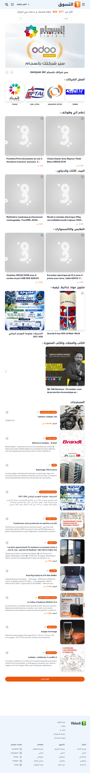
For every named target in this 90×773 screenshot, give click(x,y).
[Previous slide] (7, 72)
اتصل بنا (62, 730)
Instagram (15, 753)
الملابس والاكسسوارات (70, 229)
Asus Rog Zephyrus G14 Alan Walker (41, 575)
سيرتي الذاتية (38, 760)
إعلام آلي (53, 571)
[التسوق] (77, 4)
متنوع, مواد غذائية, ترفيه (68, 287)
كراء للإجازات (52, 542)
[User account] (6, 4)
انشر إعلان (61, 764)
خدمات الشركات (51, 438)
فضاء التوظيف (38, 764)
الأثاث (54, 465)
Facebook (15, 749)
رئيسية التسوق (60, 749)
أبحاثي (62, 752)
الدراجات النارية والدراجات (48, 412)
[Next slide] (12, 72)
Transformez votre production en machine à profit (35, 523)
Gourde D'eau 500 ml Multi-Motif (63, 333)
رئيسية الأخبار (81, 749)
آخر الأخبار (83, 764)
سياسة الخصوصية (59, 734)
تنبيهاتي (83, 760)
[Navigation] (83, 4)
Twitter (16, 757)
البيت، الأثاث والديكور (71, 171)
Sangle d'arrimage (49, 631)
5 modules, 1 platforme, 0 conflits (42, 657)
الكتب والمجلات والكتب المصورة (64, 343)
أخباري (84, 752)
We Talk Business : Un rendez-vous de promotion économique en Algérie (64, 391)
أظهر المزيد (45, 679)
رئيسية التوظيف (38, 749)
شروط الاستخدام (59, 738)
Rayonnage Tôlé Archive (46, 470)
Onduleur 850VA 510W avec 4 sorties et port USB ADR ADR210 (22, 277)
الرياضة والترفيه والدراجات (48, 492)
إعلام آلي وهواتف (73, 112)
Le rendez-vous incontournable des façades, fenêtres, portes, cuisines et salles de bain (49, 74)
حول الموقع (61, 722)
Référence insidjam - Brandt (44, 443)
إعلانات (63, 726)
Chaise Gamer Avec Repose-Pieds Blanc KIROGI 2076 (64, 160)
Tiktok (16, 765)
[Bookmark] (82, 118)
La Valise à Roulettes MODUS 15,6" (42, 602)
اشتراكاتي (82, 756)
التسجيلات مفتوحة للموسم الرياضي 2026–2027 (26, 335)
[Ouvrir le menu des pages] (12, 4)
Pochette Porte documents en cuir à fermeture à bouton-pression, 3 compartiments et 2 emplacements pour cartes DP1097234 (24, 160)
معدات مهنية (52, 627)
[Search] (20, 18)
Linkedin (15, 761)
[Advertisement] (45, 700)
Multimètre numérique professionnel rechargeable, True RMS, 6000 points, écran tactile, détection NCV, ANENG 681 (24, 219)
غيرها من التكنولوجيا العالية (47, 597)
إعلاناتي (62, 760)
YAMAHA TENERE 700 (47, 417)
